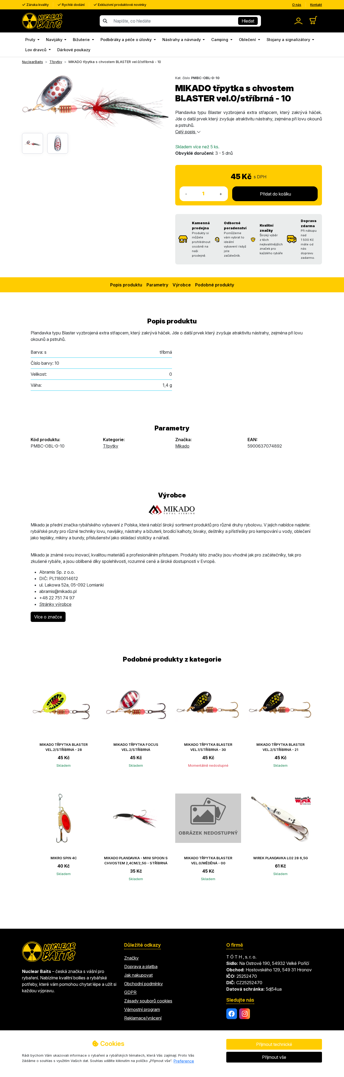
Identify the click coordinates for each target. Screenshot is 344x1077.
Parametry (157, 284)
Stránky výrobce (55, 604)
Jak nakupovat (138, 975)
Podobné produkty (214, 284)
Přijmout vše (274, 1057)
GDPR (130, 992)
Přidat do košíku (275, 194)
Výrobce (182, 284)
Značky (131, 958)
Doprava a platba (140, 966)
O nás (296, 5)
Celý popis (185, 131)
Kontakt (316, 5)
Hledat (248, 21)
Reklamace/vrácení (143, 1018)
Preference (184, 1061)
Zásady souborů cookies (148, 1001)
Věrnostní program (142, 1009)
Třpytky (110, 446)
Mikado (182, 446)
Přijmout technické (274, 1044)
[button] (32, 40)
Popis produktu (126, 284)
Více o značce (48, 616)
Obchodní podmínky (143, 983)
